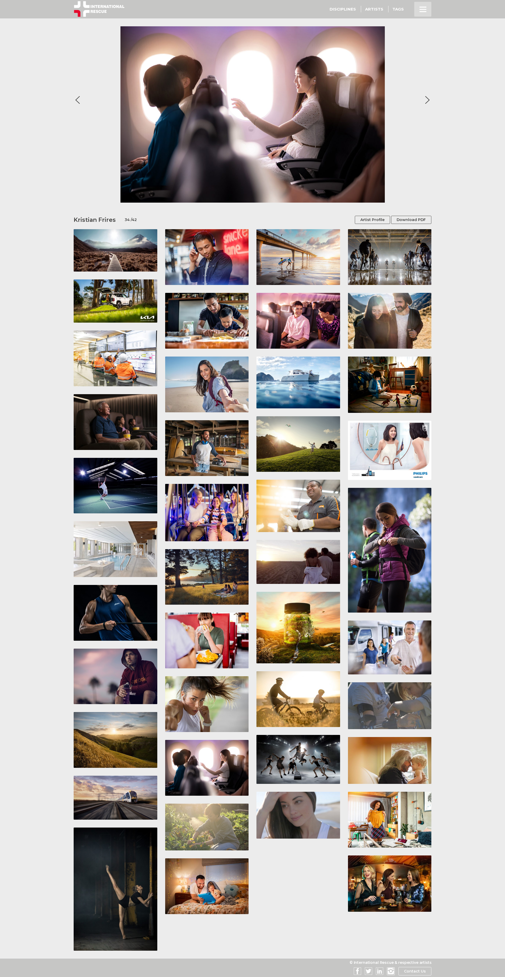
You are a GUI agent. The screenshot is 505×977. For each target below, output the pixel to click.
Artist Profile (372, 219)
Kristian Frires (95, 219)
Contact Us (415, 971)
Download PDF (411, 219)
